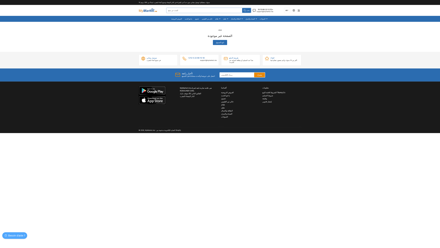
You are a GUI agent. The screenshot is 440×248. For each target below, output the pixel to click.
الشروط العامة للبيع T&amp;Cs (273, 92)
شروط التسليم (267, 95)
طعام (216, 19)
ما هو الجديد (188, 19)
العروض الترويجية (176, 19)
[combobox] (208, 10)
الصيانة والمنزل (250, 19)
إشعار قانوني (267, 102)
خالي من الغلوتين (207, 19)
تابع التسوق (220, 42)
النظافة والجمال (236, 19)
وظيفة (264, 98)
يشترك (259, 75)
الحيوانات (262, 19)
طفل (224, 19)
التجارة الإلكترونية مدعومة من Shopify (168, 130)
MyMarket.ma (150, 130)
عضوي (197, 19)
